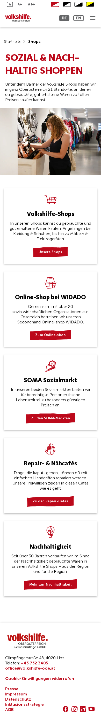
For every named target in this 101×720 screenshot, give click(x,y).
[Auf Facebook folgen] (65, 709)
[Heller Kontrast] (67, 4)
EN (78, 18)
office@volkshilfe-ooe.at (30, 668)
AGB (9, 709)
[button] (93, 18)
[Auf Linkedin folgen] (83, 709)
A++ (31, 4)
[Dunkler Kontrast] (78, 4)
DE (64, 18)
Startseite (12, 41)
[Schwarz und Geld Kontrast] (90, 4)
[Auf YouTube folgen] (91, 709)
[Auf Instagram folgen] (74, 709)
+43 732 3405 (34, 663)
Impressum (16, 694)
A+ (20, 4)
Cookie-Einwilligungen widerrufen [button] (39, 678)
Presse (11, 688)
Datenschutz (18, 699)
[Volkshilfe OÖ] (27, 18)
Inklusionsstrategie (24, 704)
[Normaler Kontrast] (55, 4)
